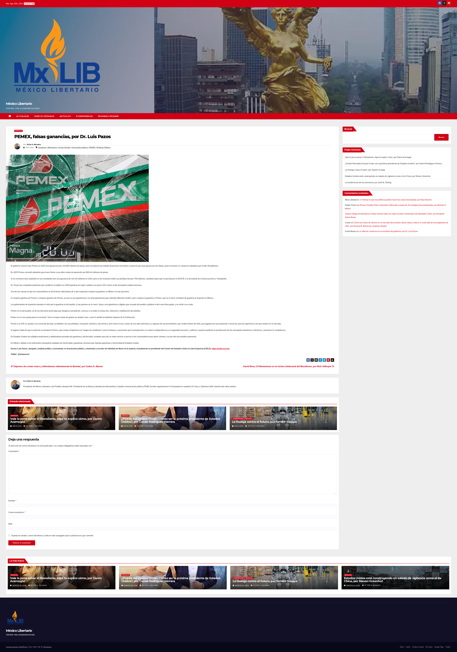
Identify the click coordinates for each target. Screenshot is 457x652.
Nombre (12, 501)
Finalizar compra (418, 647)
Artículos (65, 116)
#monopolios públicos (80, 147)
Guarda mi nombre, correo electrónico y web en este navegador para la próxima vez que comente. (52, 536)
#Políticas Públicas (103, 147)
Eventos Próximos (44, 116)
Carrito (408, 647)
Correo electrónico (16, 512)
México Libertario (19, 104)
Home (402, 647)
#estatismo (42, 147)
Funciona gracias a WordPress (17, 647)
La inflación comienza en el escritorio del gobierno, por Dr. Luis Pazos (388, 231)
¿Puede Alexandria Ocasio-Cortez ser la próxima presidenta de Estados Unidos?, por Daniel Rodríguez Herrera (170, 420)
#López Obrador (64, 147)
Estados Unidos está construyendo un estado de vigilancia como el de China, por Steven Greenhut (387, 176)
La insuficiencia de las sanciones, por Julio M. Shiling (368, 182)
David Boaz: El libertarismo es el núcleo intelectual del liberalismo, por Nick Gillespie (287, 366)
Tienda (447, 647)
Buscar (348, 129)
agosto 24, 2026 (242, 585)
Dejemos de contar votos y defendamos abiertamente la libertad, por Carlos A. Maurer (58, 366)
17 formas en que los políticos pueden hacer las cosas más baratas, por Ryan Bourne (396, 200)
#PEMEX (92, 147)
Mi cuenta (429, 647)
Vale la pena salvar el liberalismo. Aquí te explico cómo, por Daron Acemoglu (56, 420)
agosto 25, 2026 (19, 585)
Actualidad (22, 116)
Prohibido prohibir (108, 116)
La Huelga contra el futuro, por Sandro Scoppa (264, 421)
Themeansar (47, 647)
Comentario (13, 451)
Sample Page (439, 647)
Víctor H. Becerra (34, 144)
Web (10, 524)
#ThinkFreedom (84, 116)
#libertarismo (52, 147)
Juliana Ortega (351, 214)
